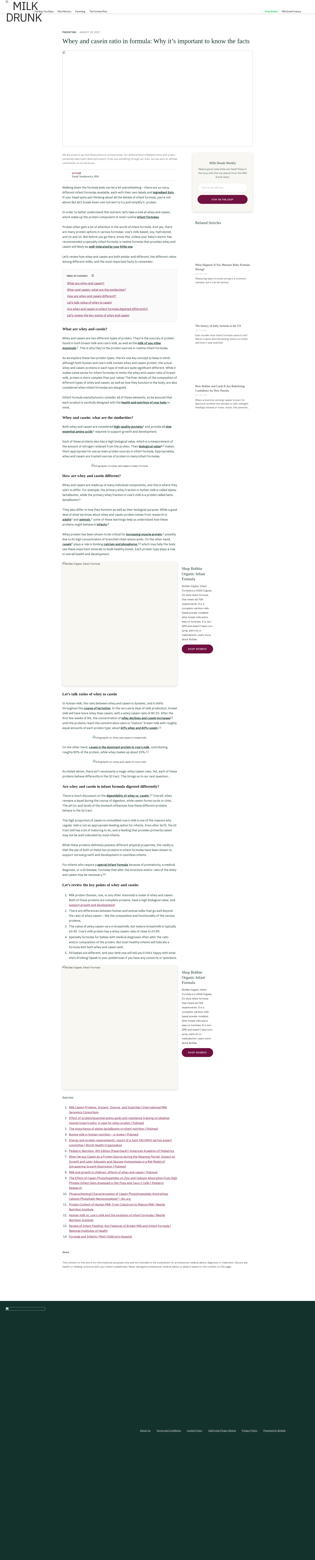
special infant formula (112, 865)
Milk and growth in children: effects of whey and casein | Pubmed (113, 1172)
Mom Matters (64, 11)
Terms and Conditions (168, 1430)
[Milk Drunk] (24, 11)
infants (102, 524)
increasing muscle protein (144, 534)
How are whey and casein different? (92, 296)
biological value (150, 446)
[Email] (91, 1252)
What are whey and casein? (86, 283)
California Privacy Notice (222, 1430)
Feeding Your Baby (44, 11)
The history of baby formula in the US (218, 325)
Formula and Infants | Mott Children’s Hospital (100, 1236)
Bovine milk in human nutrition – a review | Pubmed (103, 1134)
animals (84, 519)
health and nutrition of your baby (144, 402)
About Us (145, 1430)
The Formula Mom (98, 11)
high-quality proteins (128, 427)
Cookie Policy (194, 1430)
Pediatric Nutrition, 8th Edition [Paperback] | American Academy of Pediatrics (121, 1151)
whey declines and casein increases (145, 718)
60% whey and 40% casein (139, 728)
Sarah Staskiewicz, (85, 176)
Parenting (80, 11)
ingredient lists (163, 192)
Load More (157, 1280)
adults (66, 519)
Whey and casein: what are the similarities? (96, 290)
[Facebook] (74, 1252)
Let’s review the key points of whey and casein (98, 315)
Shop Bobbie (271, 11)
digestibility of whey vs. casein (127, 796)
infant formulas (148, 217)
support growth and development (92, 905)
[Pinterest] (85, 1252)
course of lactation (97, 708)
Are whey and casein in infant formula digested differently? (107, 309)
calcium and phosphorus (120, 544)
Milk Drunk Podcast (291, 11)
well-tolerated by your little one (111, 247)
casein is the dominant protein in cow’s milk (119, 747)
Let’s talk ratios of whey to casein (89, 302)
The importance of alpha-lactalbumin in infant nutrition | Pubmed (113, 1129)
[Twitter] (80, 1252)
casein (66, 544)
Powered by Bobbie (274, 1430)
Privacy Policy (249, 1430)
